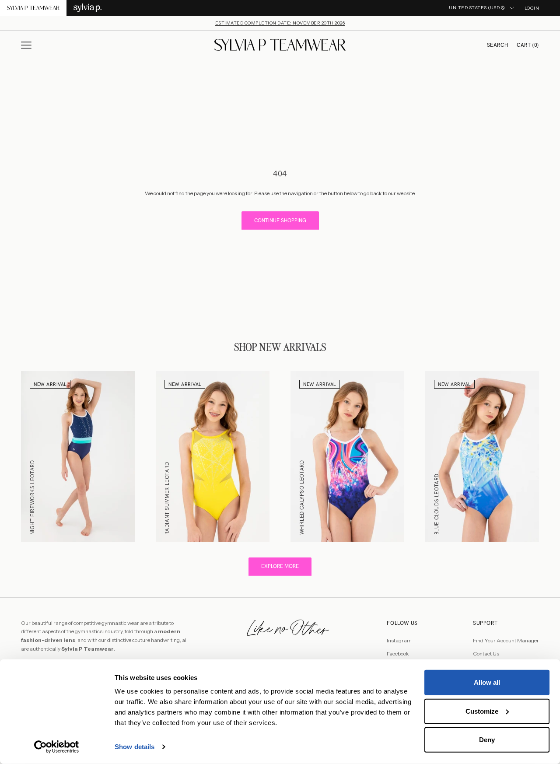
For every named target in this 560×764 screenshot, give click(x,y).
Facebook (398, 653)
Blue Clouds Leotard (436, 504)
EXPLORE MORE (280, 566)
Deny (487, 739)
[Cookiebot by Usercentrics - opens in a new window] (56, 746)
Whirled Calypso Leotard (301, 497)
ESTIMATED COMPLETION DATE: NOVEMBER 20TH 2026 (280, 23)
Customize (482, 711)
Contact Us (486, 653)
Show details (134, 746)
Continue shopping (280, 220)
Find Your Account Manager (506, 640)
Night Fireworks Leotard (32, 497)
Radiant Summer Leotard (167, 498)
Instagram (399, 640)
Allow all (487, 682)
